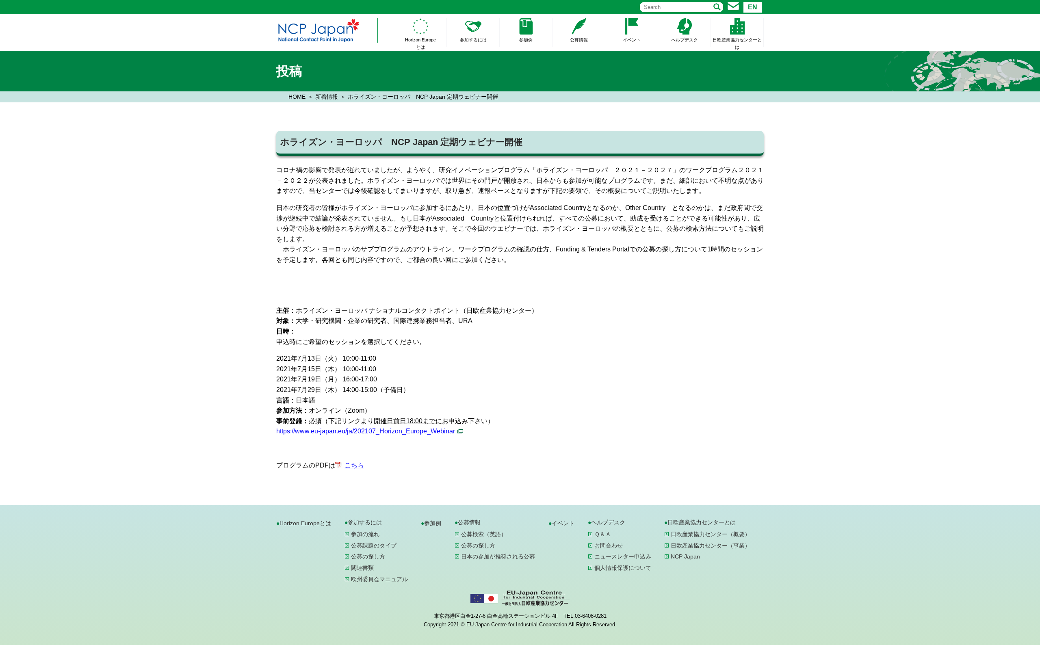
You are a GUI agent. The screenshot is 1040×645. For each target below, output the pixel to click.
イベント (632, 39)
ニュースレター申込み (622, 556)
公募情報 (579, 39)
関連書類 (362, 568)
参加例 (526, 39)
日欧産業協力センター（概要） (710, 534)
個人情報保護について (622, 568)
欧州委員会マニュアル (379, 579)
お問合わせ (608, 545)
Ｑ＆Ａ (602, 534)
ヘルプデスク (684, 39)
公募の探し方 (368, 556)
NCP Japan (685, 556)
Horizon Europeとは (420, 43)
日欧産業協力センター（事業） (710, 545)
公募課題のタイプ (373, 545)
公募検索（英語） (484, 534)
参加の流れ (365, 534)
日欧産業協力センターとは (737, 43)
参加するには (473, 39)
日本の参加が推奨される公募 (498, 556)
